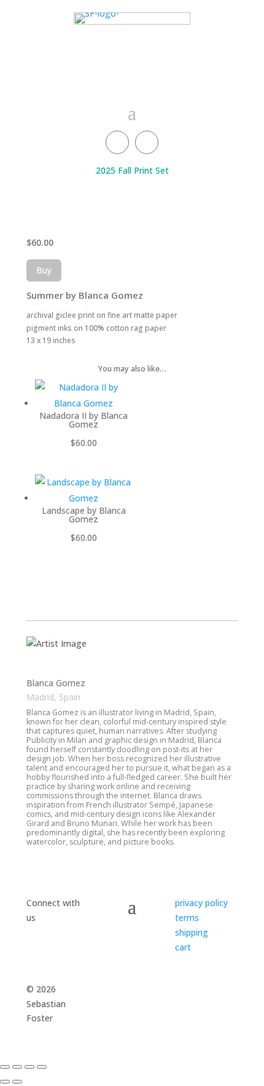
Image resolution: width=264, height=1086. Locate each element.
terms (187, 917)
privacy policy (201, 903)
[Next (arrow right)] (17, 1082)
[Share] (29, 1067)
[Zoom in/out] (5, 1067)
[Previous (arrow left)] (5, 1082)
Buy (44, 270)
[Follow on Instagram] (146, 142)
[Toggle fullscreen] (17, 1067)
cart (183, 947)
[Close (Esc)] (42, 1067)
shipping (191, 932)
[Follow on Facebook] (117, 142)
